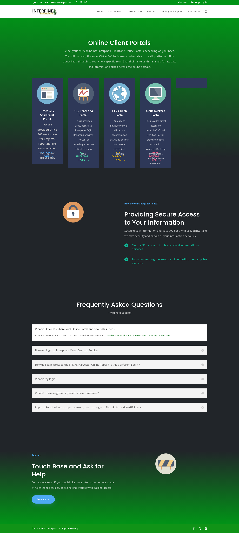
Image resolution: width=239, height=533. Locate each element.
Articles (150, 11)
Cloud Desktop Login (154, 156)
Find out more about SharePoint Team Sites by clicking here (138, 335)
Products (134, 11)
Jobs (205, 2)
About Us (182, 2)
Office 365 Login (46, 154)
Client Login (195, 2)
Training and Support (171, 11)
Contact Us (194, 11)
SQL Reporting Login (82, 156)
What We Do (114, 11)
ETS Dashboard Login (118, 156)
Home (100, 11)
